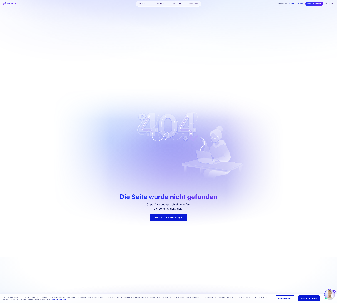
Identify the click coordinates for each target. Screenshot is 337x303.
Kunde (300, 4)
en (326, 4)
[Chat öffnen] (329, 294)
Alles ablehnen (285, 298)
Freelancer (292, 4)
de (332, 4)
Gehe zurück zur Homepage (168, 217)
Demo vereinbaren (314, 4)
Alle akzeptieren (309, 298)
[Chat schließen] (334, 291)
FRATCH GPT (177, 4)
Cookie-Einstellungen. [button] (59, 299)
